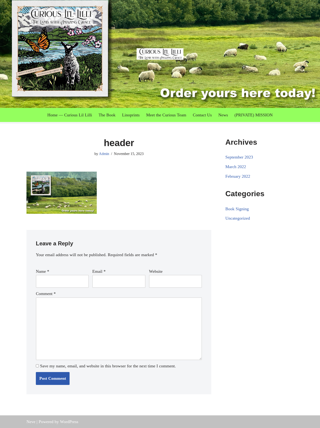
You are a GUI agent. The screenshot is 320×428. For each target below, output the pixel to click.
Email (99, 271)
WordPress (69, 421)
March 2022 (235, 166)
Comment (46, 293)
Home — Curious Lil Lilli (69, 115)
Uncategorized (237, 218)
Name (42, 271)
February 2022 (237, 176)
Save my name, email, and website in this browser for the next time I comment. (108, 366)
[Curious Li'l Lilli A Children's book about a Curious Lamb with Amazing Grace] (160, 54)
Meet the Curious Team (166, 115)
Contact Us (202, 115)
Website (156, 271)
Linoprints (131, 115)
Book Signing (237, 209)
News (223, 115)
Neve (30, 421)
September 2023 (239, 157)
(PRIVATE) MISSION (253, 115)
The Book (107, 115)
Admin (104, 154)
